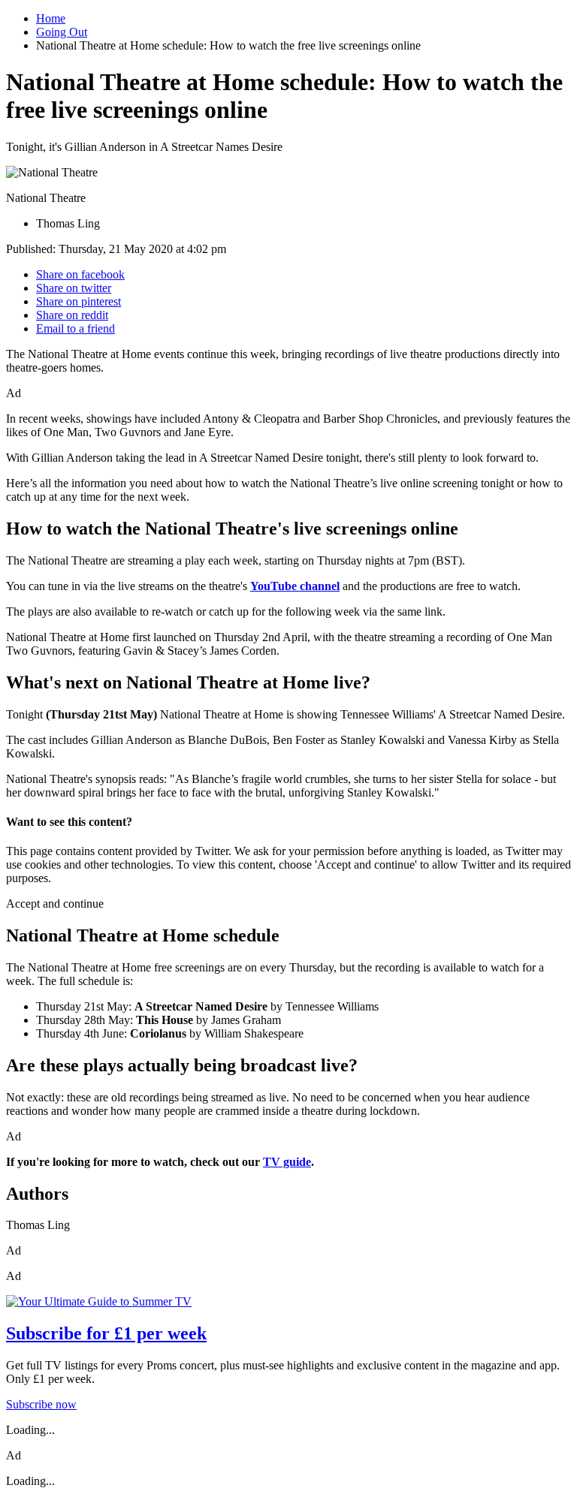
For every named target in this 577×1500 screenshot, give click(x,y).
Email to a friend (75, 328)
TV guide (287, 1161)
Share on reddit (72, 315)
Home (50, 18)
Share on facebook (80, 274)
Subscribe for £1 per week (106, 1333)
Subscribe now (41, 1404)
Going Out (61, 32)
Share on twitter (73, 288)
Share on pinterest (78, 301)
